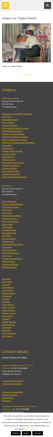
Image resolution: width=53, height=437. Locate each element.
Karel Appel (7, 282)
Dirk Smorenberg (9, 250)
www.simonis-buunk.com (13, 412)
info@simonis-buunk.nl (12, 374)
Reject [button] (26, 433)
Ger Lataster (7, 316)
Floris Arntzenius (9, 201)
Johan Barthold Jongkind (12, 131)
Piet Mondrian (8, 241)
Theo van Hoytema (10, 221)
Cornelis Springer (9, 168)
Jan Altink (6, 279)
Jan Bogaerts (7, 290)
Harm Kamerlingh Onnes (12, 244)
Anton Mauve (8, 148)
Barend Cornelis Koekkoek (13, 134)
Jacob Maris (7, 145)
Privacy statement (10, 395)
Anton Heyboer (8, 310)
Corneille (6, 302)
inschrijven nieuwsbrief (13, 381)
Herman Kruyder (9, 230)
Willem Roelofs (8, 160)
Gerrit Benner (8, 287)
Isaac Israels (7, 224)
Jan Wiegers (7, 336)
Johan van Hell (8, 307)
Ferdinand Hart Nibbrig (12, 215)
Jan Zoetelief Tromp (10, 171)
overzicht (26, 75)
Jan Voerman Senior (10, 253)
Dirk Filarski (7, 210)
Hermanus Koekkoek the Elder (15, 137)
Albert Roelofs (8, 157)
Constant (6, 299)
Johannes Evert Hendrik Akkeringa (17, 114)
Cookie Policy (7, 398)
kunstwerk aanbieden (12, 384)
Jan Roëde (6, 330)
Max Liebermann (9, 233)
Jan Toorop (7, 256)
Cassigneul (7, 296)
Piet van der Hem (9, 218)
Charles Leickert (9, 154)
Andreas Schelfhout (10, 165)
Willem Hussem (9, 313)
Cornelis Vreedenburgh (12, 258)
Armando (6, 284)
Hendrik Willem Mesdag (12, 151)
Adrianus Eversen (9, 125)
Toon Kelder (7, 227)
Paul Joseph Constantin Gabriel (15, 128)
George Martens (9, 238)
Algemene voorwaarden (12, 392)
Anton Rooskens (9, 333)
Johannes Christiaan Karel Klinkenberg (18, 142)
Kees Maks (6, 236)
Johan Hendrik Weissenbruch (14, 177)
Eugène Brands (8, 293)
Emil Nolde (6, 327)
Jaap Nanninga (8, 324)
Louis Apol (6, 117)
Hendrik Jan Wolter (10, 264)
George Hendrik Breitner (12, 204)
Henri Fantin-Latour (10, 207)
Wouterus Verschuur (11, 174)
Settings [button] (16, 433)
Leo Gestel (6, 213)
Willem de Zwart (9, 267)
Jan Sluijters (7, 247)
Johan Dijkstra (8, 304)
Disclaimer (6, 400)
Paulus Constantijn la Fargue (14, 139)
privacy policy (31, 429)
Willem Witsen (8, 261)
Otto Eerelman (8, 122)
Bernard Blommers (10, 119)
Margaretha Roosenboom (13, 162)
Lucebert (6, 319)
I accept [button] (37, 433)
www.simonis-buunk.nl (12, 371)
